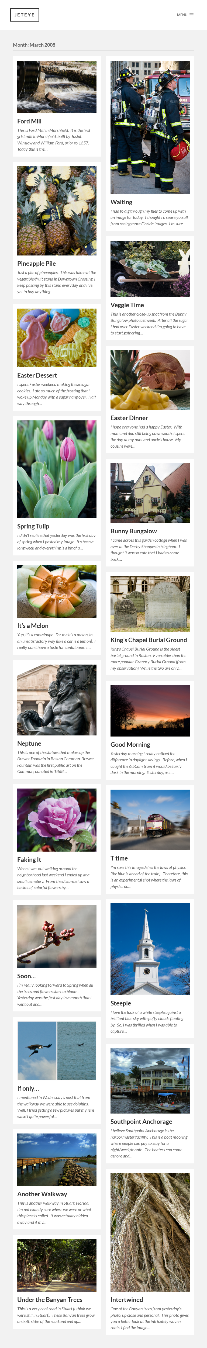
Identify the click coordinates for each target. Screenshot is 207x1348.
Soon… (26, 976)
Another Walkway (42, 1194)
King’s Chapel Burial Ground (149, 640)
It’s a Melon (33, 625)
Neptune (29, 743)
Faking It (29, 859)
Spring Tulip (33, 526)
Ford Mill (29, 121)
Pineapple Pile (36, 263)
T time (119, 858)
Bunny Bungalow (134, 531)
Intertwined (127, 1299)
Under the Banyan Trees (49, 1299)
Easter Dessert (37, 375)
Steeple (121, 1003)
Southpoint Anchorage (141, 1121)
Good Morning (130, 744)
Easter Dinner (129, 417)
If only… (28, 1088)
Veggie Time (127, 305)
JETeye (25, 15)
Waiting (121, 202)
